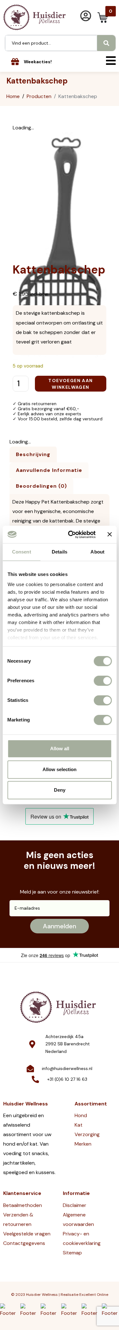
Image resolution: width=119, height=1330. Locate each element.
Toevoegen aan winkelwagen (70, 384)
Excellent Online (93, 1294)
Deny (59, 790)
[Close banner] (109, 534)
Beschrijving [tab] (33, 454)
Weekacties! (38, 62)
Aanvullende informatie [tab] (49, 470)
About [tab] (97, 551)
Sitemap (72, 1252)
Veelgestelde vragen (26, 1233)
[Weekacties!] (15, 61)
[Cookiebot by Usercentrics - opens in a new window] (71, 534)
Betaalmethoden (22, 1205)
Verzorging (87, 1134)
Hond (81, 1115)
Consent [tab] (21, 551)
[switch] (103, 681)
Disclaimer (74, 1205)
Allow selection (59, 769)
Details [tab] (59, 551)
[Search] (106, 43)
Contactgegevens (24, 1243)
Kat (79, 1125)
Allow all (59, 748)
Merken (83, 1144)
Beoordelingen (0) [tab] (41, 486)
